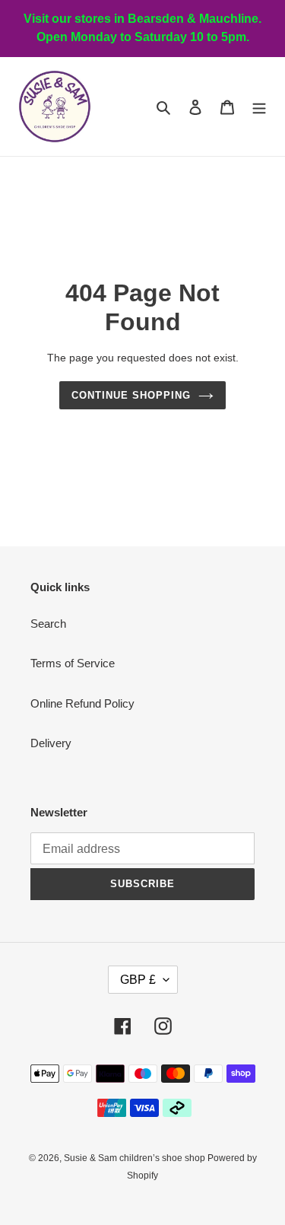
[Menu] (259, 107)
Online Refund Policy (82, 703)
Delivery (50, 743)
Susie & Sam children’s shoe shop (135, 1158)
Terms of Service (72, 663)
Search (48, 623)
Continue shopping (131, 395)
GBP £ (138, 979)
